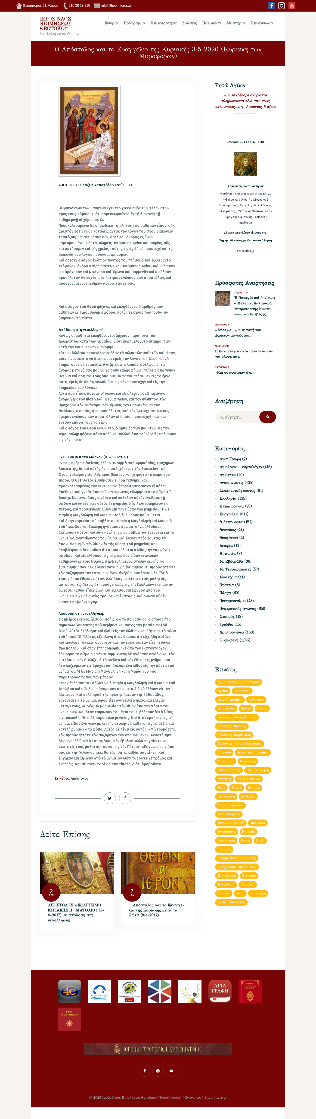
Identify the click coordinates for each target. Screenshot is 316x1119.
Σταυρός (227, 616)
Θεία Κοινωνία (248, 779)
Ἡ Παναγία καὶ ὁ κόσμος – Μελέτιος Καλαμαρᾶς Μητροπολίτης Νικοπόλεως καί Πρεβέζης (255, 306)
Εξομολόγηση (258, 770)
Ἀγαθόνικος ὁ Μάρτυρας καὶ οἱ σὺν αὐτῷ (245, 193)
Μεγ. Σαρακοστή (230, 823)
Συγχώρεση (226, 876)
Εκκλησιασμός (229, 770)
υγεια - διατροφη (231, 902)
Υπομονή (248, 884)
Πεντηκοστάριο (233, 601)
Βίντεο (246, 708)
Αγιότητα (228, 475)
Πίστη (245, 840)
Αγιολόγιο (242, 691)
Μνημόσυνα (226, 832)
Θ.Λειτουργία (231, 522)
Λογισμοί (248, 796)
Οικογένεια (226, 840)
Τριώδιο (226, 624)
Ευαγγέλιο (229, 514)
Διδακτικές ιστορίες (253, 752)
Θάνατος (224, 779)
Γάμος (262, 708)
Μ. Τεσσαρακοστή (235, 569)
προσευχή (258, 893)
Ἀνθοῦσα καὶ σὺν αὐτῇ (236, 199)
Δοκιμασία (225, 761)
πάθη (240, 893)
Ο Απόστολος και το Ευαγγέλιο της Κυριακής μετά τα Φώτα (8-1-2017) (156, 910)
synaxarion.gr (245, 250)
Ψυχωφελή (229, 640)
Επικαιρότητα (232, 506)
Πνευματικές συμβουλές (236, 858)
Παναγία (224, 849)
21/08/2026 (222, 324)
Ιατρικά (254, 788)
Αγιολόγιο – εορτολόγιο (241, 467)
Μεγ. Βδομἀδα (228, 814)
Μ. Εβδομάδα (231, 561)
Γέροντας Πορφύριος (234, 735)
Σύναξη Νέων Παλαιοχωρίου (245, 113)
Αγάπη (222, 691)
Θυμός (236, 788)
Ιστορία (226, 545)
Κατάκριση (226, 796)
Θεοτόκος (228, 530)
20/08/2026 (222, 345)
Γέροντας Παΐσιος (231, 726)
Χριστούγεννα (232, 632)
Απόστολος (79, 778)
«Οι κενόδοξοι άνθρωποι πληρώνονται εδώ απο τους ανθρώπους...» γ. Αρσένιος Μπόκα (245, 101)
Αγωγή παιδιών (229, 700)
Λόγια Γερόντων (230, 805)
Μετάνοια (257, 823)
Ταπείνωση (226, 884)
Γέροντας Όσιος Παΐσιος (237, 717)
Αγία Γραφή (230, 459)
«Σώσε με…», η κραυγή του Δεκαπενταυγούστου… (238, 332)
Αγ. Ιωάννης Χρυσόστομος (238, 682)
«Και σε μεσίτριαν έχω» (234, 372)
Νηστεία (227, 585)
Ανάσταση (256, 700)
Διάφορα (224, 752)
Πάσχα (225, 593)
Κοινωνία (228, 553)
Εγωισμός (248, 761)
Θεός (221, 788)
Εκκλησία (228, 498)
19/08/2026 (222, 367)
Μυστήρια (228, 577)
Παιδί (260, 840)
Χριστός (223, 893)
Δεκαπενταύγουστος (237, 490)
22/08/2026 (241, 292)
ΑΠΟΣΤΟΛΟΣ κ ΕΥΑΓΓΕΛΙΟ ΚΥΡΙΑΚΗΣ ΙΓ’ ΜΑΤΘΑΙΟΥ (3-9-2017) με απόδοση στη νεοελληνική (76, 913)
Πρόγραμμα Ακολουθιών (237, 867)
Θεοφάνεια (229, 538)
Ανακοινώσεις (231, 482)
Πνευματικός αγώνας (238, 608)
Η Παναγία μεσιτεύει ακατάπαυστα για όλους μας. (244, 354)
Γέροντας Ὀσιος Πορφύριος (239, 744)
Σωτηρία (249, 876)
